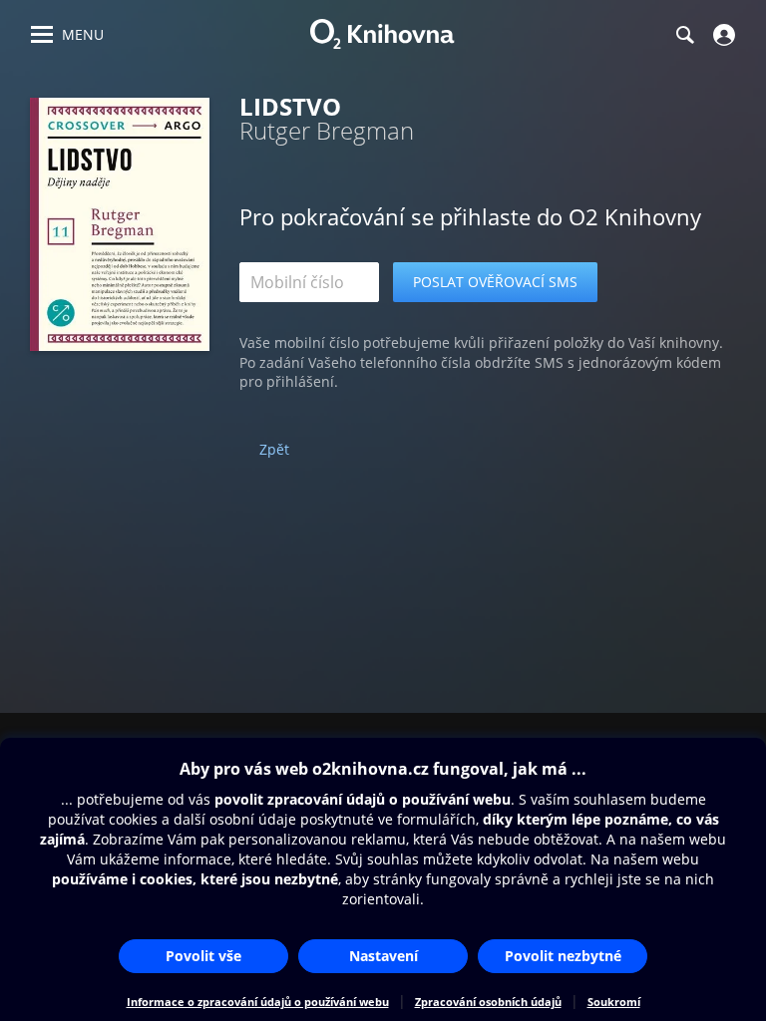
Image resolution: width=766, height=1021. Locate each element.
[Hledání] (684, 35)
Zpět (274, 449)
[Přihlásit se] (721, 35)
